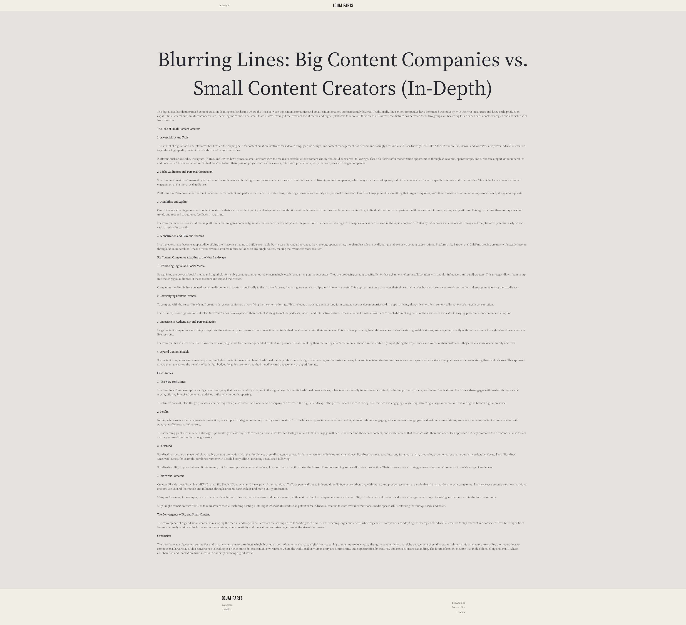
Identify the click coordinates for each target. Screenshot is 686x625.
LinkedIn (226, 609)
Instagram (226, 605)
